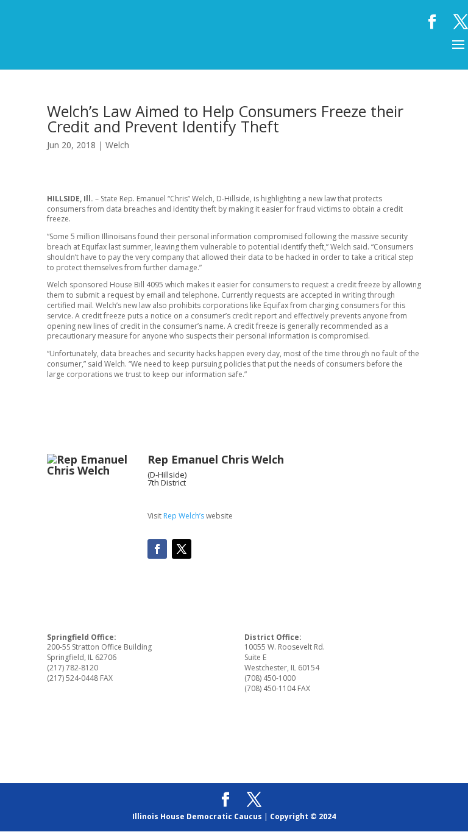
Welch (117, 145)
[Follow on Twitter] (181, 549)
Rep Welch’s (183, 516)
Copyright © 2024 (303, 816)
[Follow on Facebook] (157, 549)
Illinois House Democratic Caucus (197, 816)
